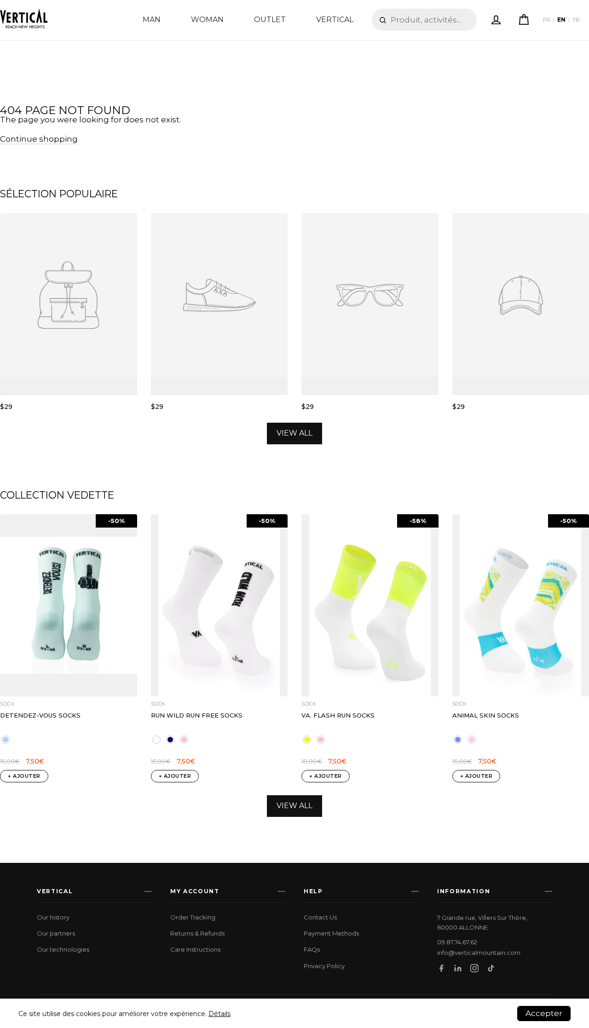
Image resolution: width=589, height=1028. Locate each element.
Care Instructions (195, 949)
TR (576, 20)
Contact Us (320, 917)
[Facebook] (441, 968)
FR (546, 20)
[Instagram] (474, 968)
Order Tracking (192, 917)
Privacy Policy (324, 966)
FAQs (312, 949)
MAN (152, 19)
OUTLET (270, 19)
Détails (219, 1014)
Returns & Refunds (197, 933)
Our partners (56, 933)
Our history (53, 917)
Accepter (543, 1013)
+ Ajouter (24, 776)
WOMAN (207, 19)
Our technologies (63, 949)
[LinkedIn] (458, 968)
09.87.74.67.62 (457, 942)
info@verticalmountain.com (478, 953)
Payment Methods (331, 933)
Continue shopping (39, 139)
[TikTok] (491, 968)
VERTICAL (334, 19)
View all (294, 433)
